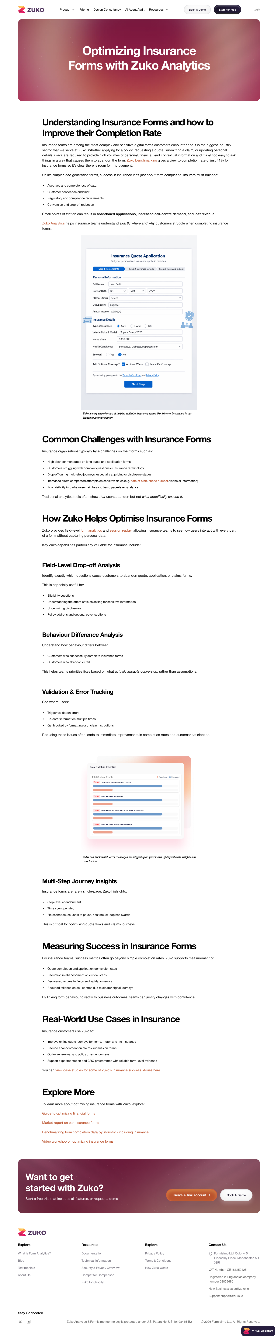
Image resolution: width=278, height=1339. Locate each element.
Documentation (92, 1253)
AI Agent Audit (134, 9)
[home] (31, 9)
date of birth (139, 480)
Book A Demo (197, 9)
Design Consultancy (107, 9)
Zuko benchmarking (142, 160)
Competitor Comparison (98, 1275)
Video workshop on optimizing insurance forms (77, 1141)
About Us (24, 1275)
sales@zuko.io (239, 1288)
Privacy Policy (154, 1253)
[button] (67, 9)
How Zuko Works (156, 1267)
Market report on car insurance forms (70, 1123)
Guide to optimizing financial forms (68, 1113)
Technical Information (96, 1260)
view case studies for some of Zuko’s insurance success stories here (107, 1070)
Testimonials (26, 1267)
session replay (120, 530)
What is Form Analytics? (34, 1253)
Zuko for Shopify (93, 1282)
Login (256, 9)
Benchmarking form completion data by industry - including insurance (95, 1132)
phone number (158, 480)
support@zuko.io (231, 1295)
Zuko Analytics (53, 223)
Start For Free (227, 9)
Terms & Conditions (158, 1260)
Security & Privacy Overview (101, 1267)
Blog (21, 1260)
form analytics (91, 530)
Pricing (84, 9)
